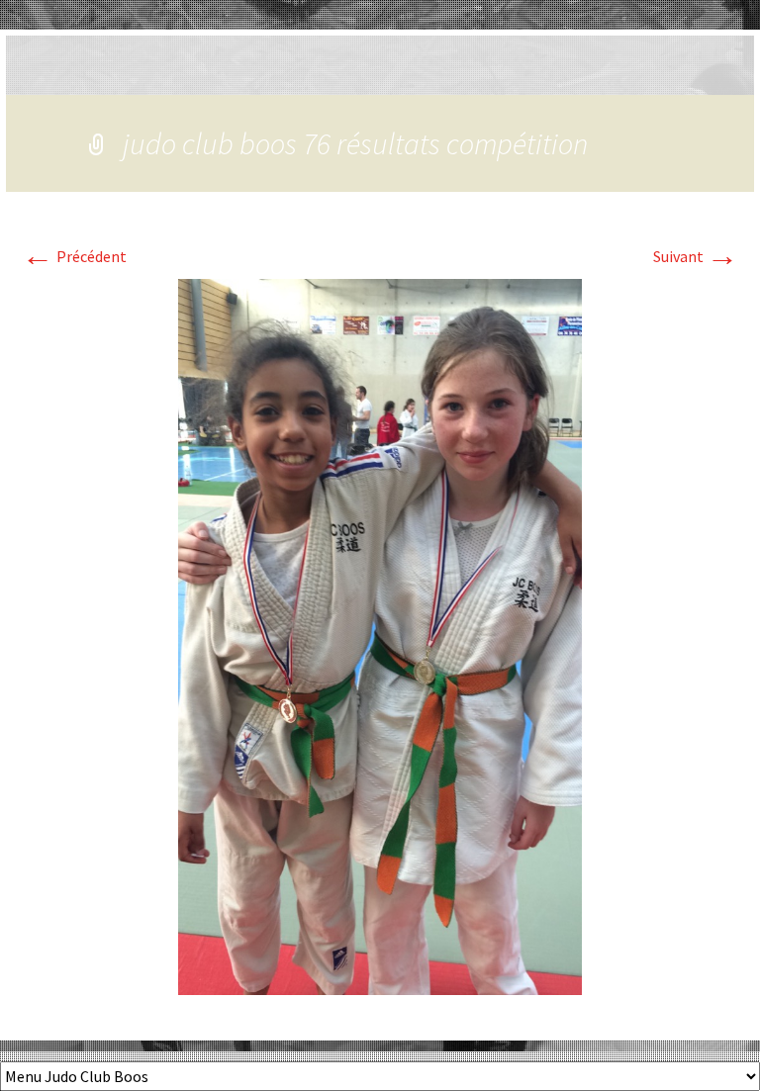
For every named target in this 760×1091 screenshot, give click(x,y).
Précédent (74, 256)
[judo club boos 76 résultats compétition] (380, 635)
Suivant (695, 256)
